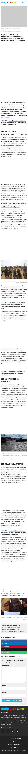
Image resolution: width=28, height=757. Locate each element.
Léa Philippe (7, 625)
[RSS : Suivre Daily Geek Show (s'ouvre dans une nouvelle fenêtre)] (12, 731)
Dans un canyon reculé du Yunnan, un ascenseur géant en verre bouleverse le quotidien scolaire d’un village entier (13, 205)
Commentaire (6, 665)
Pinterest (6, 646)
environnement (12, 627)
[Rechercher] (23, 2)
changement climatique (8, 629)
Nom (4, 685)
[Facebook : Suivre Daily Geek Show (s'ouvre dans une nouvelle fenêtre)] (3, 731)
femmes (17, 629)
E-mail (4, 692)
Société (22, 631)
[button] (26, 2)
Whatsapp (6, 652)
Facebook (6, 640)
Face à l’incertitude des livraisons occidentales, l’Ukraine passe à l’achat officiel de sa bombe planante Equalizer (13, 122)
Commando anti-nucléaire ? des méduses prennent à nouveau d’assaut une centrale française (13, 373)
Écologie (11, 631)
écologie (19, 627)
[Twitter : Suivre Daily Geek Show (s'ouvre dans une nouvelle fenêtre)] (17, 731)
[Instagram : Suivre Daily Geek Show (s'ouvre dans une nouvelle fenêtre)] (8, 731)
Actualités (16, 631)
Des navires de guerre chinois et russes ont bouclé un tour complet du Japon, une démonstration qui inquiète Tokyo (13, 532)
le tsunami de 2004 (9, 215)
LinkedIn (6, 643)
